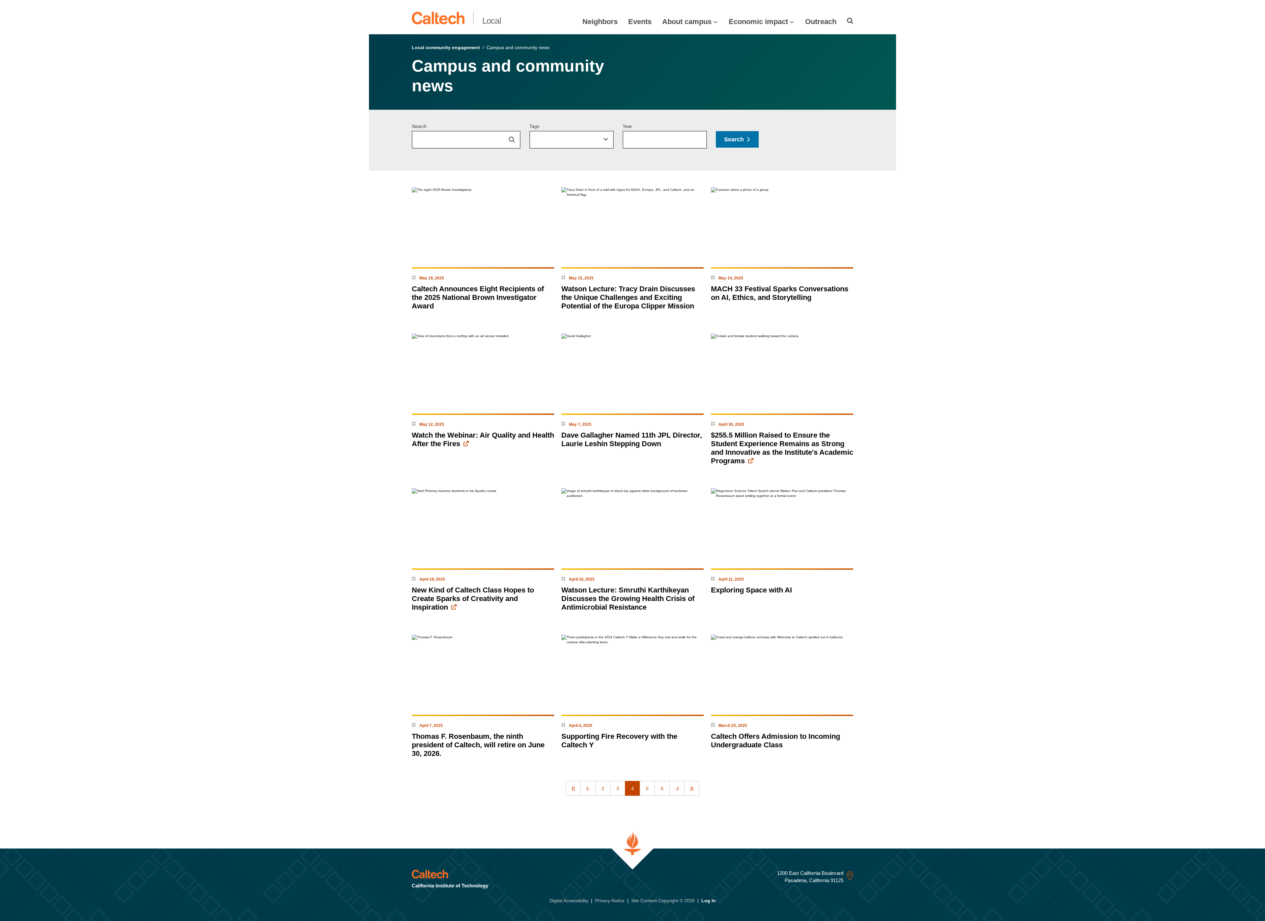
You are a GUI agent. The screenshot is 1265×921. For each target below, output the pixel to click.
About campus (687, 21)
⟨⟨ (573, 788)
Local (491, 21)
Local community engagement (446, 47)
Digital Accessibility (568, 900)
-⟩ (677, 788)
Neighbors (600, 21)
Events (640, 21)
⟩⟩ (691, 788)
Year (627, 126)
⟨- (588, 788)
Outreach (820, 21)
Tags (534, 126)
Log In (708, 900)
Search (419, 126)
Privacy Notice (610, 900)
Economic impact (758, 21)
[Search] (850, 20)
